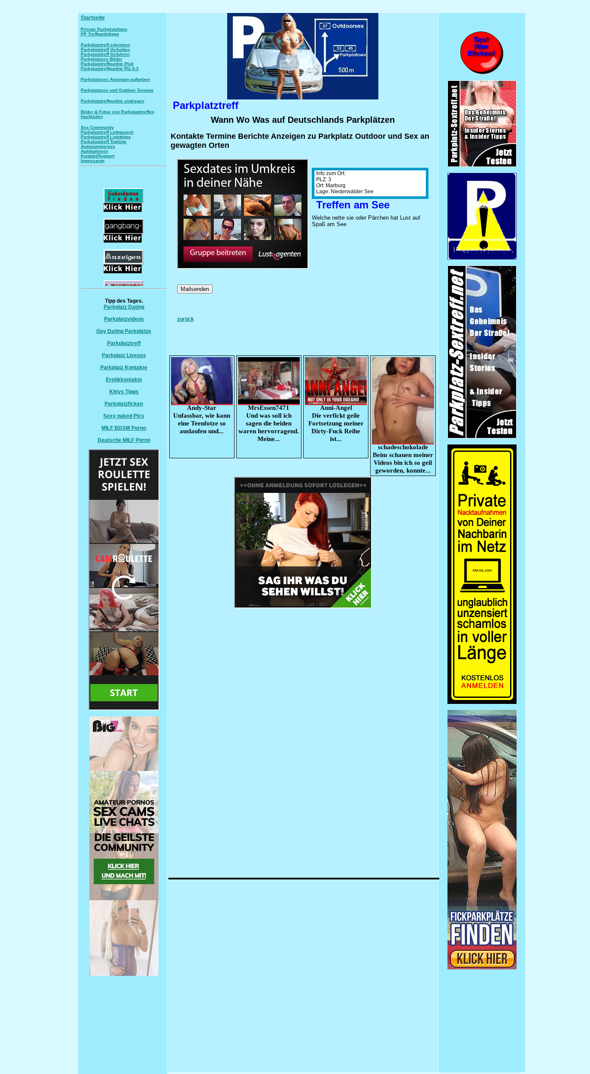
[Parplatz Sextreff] (482, 437)
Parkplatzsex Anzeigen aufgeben (115, 79)
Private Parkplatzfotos (104, 29)
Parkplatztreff (124, 343)
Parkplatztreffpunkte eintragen (112, 101)
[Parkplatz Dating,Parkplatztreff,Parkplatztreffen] (482, 968)
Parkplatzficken (124, 404)
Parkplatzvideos (124, 319)
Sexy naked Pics (123, 416)
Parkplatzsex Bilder (101, 59)
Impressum (93, 160)
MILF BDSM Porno (124, 428)
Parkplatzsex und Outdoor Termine (117, 90)
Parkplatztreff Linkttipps (106, 136)
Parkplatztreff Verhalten (105, 49)
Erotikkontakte (124, 380)
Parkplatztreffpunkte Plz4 (107, 63)
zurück (185, 319)
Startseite (93, 18)
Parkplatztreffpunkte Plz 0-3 (110, 68)
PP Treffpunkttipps (100, 34)
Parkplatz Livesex (124, 355)
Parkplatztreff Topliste (104, 141)
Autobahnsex (94, 151)
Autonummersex (98, 146)
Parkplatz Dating (124, 307)
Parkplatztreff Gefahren (105, 54)
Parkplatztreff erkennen (105, 44)
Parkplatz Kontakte (123, 367)
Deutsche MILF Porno (124, 440)
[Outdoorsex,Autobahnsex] (482, 258)
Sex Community (97, 127)
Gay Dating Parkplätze (123, 331)
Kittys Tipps (124, 392)
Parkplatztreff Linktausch (107, 132)
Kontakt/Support (97, 155)
